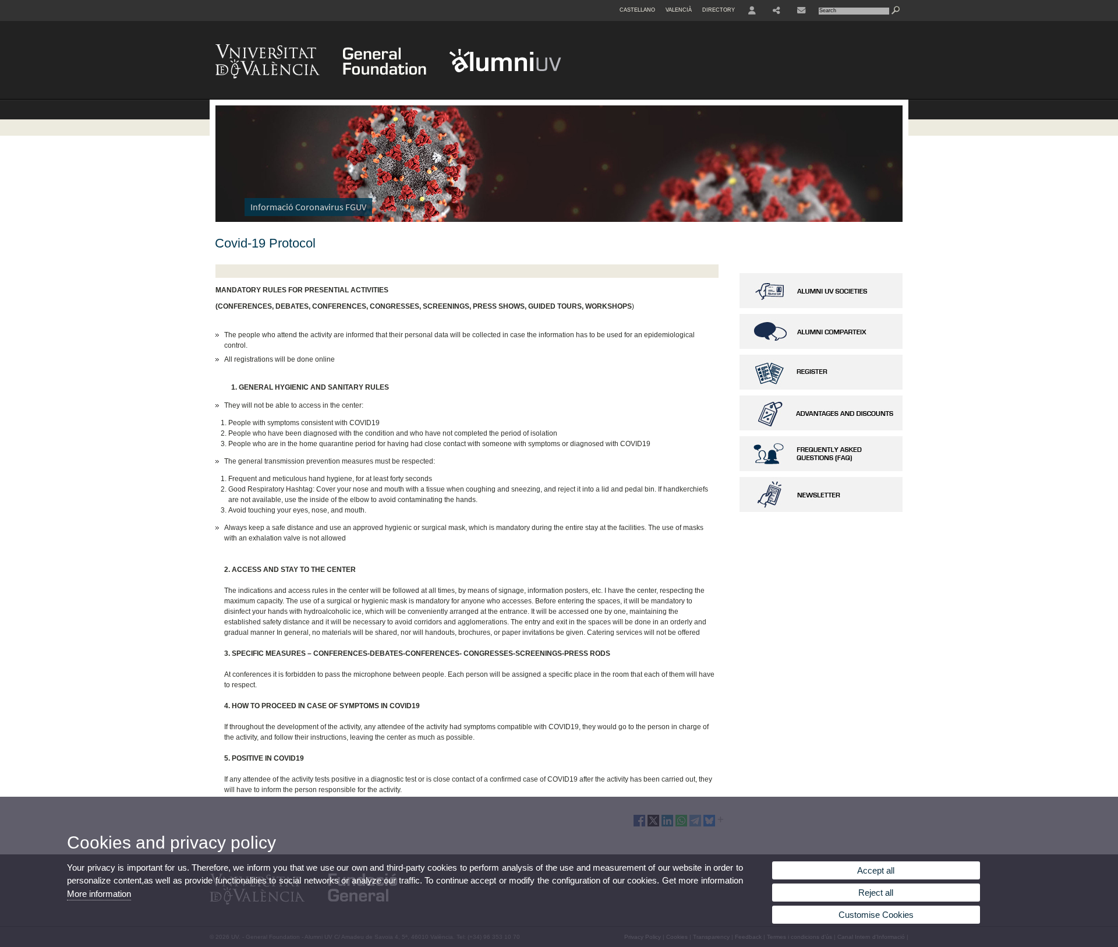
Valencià (679, 10)
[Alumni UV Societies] (821, 306)
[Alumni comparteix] (821, 346)
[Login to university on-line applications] (752, 10)
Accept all (875, 870)
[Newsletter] (821, 510)
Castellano (637, 10)
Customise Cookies (876, 915)
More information (99, 894)
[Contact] (801, 10)
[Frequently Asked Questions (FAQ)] (821, 469)
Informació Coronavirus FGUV (308, 207)
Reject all (875, 892)
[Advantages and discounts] (821, 428)
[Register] (821, 387)
